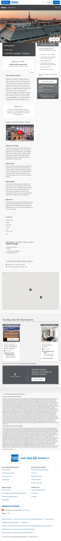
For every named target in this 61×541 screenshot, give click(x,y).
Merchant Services (36, 476)
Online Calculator (7, 519)
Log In (56, 2)
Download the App (36, 483)
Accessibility (5, 500)
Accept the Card (36, 479)
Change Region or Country (21, 510)
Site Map (33, 496)
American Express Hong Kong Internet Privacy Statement (18, 529)
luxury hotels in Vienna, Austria (27, 363)
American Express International (18, 536)
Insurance (34, 473)
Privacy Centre (49, 519)
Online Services (6, 490)
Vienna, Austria (9, 49)
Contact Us (49, 2)
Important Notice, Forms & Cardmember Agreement (28, 519)
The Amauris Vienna (47, 346)
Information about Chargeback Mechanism (14, 493)
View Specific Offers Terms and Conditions (14, 394)
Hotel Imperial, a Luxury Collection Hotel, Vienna (10, 346)
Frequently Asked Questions (10, 496)
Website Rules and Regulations (10, 522)
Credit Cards (5, 479)
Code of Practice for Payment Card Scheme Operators (17, 532)
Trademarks (24, 522)
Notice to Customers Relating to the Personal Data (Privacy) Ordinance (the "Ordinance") (27, 526)
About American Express (38, 490)
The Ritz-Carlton (9, 45)
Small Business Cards (8, 473)
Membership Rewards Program (40, 469)
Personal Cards (6, 469)
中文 (9, 513)
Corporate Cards (7, 476)
